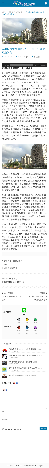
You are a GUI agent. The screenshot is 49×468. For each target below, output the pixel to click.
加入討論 (7, 383)
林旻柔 (26, 57)
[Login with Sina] (14, 383)
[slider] (44, 64)
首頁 (3, 12)
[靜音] (39, 65)
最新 (10, 12)
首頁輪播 (19, 12)
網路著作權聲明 (10, 268)
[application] (24, 65)
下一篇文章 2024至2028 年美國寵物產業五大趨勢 (37, 296)
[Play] (3, 65)
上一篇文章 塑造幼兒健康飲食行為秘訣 (11, 296)
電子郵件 (5, 420)
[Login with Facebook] (17, 383)
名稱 (3, 411)
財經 (13, 12)
